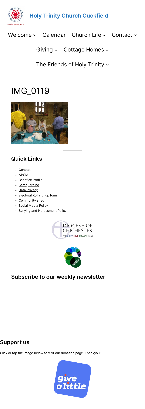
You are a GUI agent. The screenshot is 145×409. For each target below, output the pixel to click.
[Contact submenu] (135, 34)
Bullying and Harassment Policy (42, 211)
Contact (25, 170)
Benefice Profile (30, 180)
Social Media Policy (33, 205)
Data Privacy (28, 190)
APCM (23, 175)
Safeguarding (29, 185)
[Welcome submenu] (34, 34)
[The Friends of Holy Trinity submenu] (107, 64)
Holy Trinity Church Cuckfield (68, 15)
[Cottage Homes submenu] (107, 49)
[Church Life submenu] (104, 34)
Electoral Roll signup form (38, 195)
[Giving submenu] (56, 49)
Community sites (31, 200)
